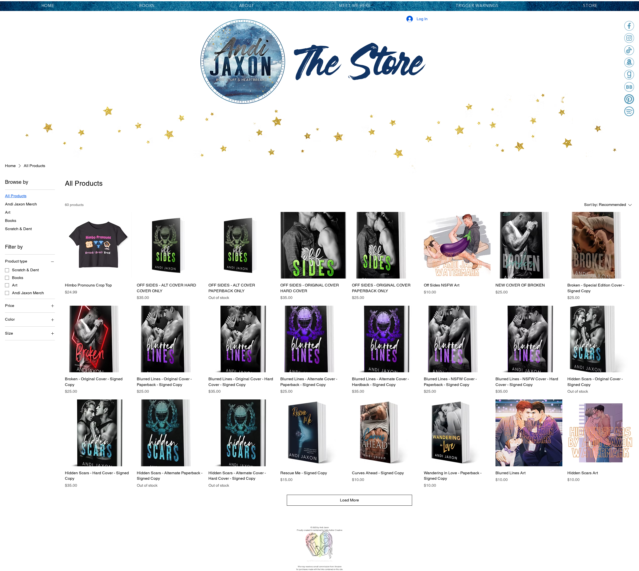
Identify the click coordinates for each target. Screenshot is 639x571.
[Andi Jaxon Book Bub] (629, 87)
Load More (349, 500)
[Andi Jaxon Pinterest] (629, 99)
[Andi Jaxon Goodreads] (629, 75)
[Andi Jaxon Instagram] (629, 38)
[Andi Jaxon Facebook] (629, 26)
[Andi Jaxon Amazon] (629, 62)
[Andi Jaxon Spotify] (629, 111)
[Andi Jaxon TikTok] (629, 50)
